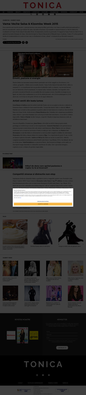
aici (20, 197)
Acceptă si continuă (43, 204)
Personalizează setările (43, 201)
